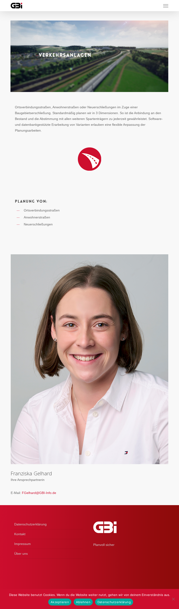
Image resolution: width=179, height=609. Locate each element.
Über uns (21, 553)
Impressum (22, 544)
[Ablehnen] (173, 599)
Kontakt (19, 534)
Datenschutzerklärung (30, 524)
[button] (165, 5)
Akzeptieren (60, 602)
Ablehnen (83, 602)
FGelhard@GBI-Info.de (39, 493)
